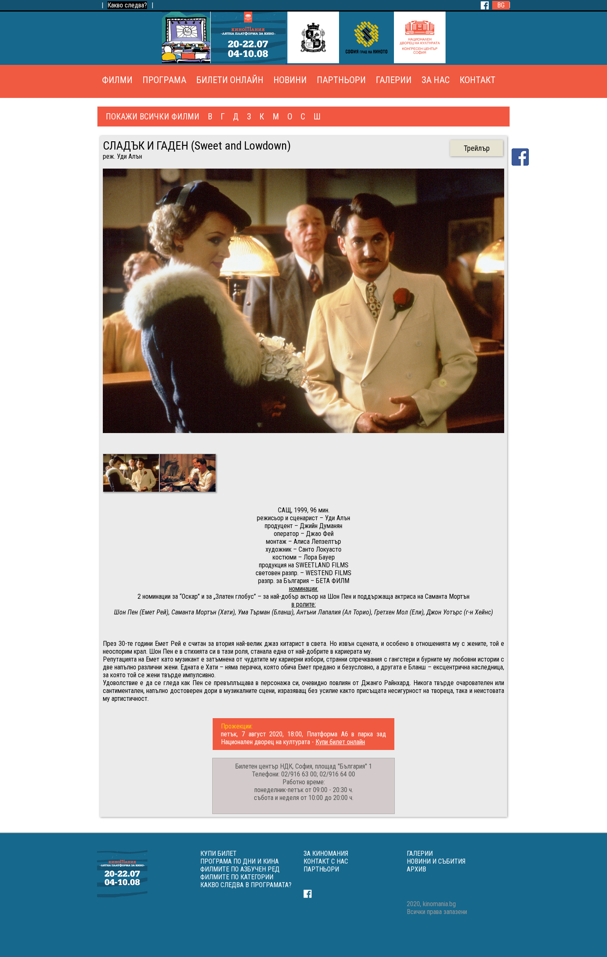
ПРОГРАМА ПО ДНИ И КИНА (239, 861)
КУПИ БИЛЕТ (218, 853)
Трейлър (477, 148)
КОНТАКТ (478, 80)
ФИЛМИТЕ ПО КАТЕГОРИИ (236, 877)
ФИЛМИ (117, 80)
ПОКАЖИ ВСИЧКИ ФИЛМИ (152, 116)
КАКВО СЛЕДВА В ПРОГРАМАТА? (246, 885)
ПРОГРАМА (164, 80)
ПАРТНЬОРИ (341, 80)
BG (501, 5)
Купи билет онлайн (340, 742)
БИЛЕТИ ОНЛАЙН (229, 80)
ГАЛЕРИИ (394, 80)
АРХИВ (416, 869)
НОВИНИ (290, 80)
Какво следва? (127, 5)
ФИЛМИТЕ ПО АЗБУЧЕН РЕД (240, 869)
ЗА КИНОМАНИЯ (326, 853)
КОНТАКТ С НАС (326, 861)
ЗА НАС (436, 80)
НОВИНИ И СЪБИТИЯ (436, 861)
